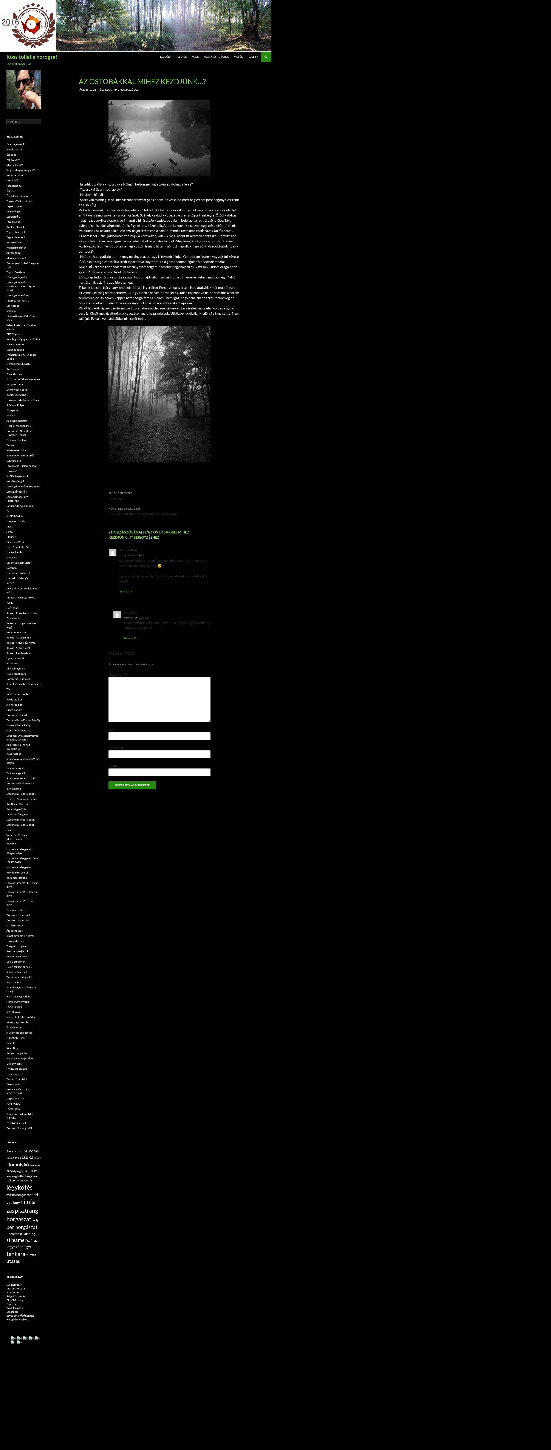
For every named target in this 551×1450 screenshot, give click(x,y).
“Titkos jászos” (14, 1074)
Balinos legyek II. (15, 773)
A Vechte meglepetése (19, 1032)
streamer (16, 1240)
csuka (27, 1157)
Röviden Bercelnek (17, 872)
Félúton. (11, 830)
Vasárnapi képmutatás (19, 562)
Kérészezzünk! (15, 175)
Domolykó (17, 1164)
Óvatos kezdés (15, 552)
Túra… (10, 689)
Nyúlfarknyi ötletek (17, 476)
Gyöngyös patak (21, 1171)
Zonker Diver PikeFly (18, 725)
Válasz (127, 591)
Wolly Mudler (14, 699)
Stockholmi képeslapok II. (20, 819)
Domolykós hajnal (16, 715)
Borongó (11, 567)
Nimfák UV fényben (17, 1001)
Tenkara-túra (13, 1084)
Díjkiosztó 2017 (15, 542)
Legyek (182, 56)
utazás (13, 1261)
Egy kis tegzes (14, 149)
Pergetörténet (14, 384)
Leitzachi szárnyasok (18, 573)
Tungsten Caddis (16, 521)
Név (111, 730)
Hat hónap (12, 607)
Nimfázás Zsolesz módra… (21, 1017)
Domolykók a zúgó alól (19, 1128)
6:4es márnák (14, 788)
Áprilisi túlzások (15, 227)
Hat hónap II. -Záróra (17, 547)
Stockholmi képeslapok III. (21, 793)
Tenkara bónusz (15, 941)
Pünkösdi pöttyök (16, 910)
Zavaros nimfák (15, 344)
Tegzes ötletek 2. (16, 232)
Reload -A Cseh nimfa (18, 637)
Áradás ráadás (14, 930)
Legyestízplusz (14, 206)
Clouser (11, 536)
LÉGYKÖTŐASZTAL (22, 1180)
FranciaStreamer (16, 247)
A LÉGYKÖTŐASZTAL (18, 730)
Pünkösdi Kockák (16, 440)
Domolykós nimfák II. (18, 915)
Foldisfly (11, 1304)
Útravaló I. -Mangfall (17, 578)
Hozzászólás (118, 674)
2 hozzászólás (128, 89)
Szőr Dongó (13, 1012)
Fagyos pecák (14, 1006)
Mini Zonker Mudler (17, 694)
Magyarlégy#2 (14, 165)
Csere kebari (13, 618)
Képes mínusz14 (16, 632)
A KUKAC (11, 557)
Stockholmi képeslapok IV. (21, 778)
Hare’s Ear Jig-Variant (18, 996)
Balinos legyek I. (15, 768)
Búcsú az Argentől (16, 1053)
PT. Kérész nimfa (16, 673)
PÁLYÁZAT (12, 663)
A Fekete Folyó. (15, 405)
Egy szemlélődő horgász (20, 1315)
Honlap (113, 766)
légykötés (19, 1187)
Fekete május (14, 242)
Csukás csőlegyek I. (17, 814)
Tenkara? (11, 471)
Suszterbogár (14, 1284)
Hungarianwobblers (17, 1319)
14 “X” (10, 583)
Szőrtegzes (12, 305)
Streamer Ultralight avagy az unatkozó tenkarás (143, 511)
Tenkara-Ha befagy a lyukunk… (23, 400)
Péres (9, 511)
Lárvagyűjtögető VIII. (18, 295)
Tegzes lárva (13, 1108)
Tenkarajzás (13, 221)
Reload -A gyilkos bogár (19, 653)
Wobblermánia (14, 1307)
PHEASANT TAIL (15, 1037)
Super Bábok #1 (15, 349)
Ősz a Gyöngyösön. (17, 196)
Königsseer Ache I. (17, 394)
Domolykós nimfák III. (18, 678)
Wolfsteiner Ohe (16, 450)
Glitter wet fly (14, 1063)
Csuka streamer (15, 961)
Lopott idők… (13, 216)
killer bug (24, 1176)
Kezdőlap (166, 56)
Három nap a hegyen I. (19, 867)
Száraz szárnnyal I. (16, 972)
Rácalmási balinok (16, 877)
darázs (37, 1157)
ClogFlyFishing (14, 1300)
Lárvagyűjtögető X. (17, 277)
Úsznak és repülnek (216, 56)
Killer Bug (12, 1048)
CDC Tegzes (13, 334)
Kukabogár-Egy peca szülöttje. (23, 339)
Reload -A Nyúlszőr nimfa (21, 642)
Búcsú (10, 445)
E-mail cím (116, 748)
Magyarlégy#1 (14, 211)
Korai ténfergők (15, 481)
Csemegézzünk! (16, 144)
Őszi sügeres (14, 1027)
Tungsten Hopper (16, 946)
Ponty (35, 1220)
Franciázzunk (14, 374)
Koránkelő (12, 180)
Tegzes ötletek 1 (15, 237)
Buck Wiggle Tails (16, 809)
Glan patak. (12, 410)
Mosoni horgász (15, 1288)
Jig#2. (9, 526)
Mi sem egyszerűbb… (18, 1022)
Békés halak (13, 1157)
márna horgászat (18, 1195)
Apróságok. (12, 369)
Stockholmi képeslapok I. (20, 824)
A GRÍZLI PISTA (14, 925)
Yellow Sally (13, 159)
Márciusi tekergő (16, 258)
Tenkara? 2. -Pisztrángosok (21, 465)
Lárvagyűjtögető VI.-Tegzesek (23, 486)
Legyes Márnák (15, 1098)
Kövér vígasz (120, 496)
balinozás (31, 1151)
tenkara (15, 1254)
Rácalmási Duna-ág (20, 1234)
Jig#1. (9, 531)
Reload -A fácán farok (18, 647)
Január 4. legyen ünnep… (20, 505)
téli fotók (31, 1255)
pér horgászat (21, 1227)
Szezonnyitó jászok (17, 951)
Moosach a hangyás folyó (20, 597)
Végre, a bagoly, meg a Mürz (22, 170)
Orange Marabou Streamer (21, 799)
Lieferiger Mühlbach (18, 363)
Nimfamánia (13, 982)
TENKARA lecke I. (16, 1123)
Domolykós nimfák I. (18, 920)
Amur (9, 1151)
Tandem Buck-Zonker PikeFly (23, 720)
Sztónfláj (11, 310)
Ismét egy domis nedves (20, 935)
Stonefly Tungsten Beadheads (23, 684)
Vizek (195, 56)
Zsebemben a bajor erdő (20, 455)
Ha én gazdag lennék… (19, 966)
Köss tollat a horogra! (31, 57)
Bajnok (10, 1043)
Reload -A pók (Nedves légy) (22, 613)
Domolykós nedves (17, 389)
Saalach (10, 415)
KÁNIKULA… (13, 1103)
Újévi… (10, 190)
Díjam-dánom (14, 709)
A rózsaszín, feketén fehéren (23, 379)
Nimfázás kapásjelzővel (19, 1058)
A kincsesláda (14, 704)
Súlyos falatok (14, 460)
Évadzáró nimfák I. (16, 1079)
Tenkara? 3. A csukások (19, 201)
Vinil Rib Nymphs (16, 668)
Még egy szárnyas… (17, 300)
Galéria (253, 56)
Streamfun (12, 1292)
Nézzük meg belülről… (19, 425)
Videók (238, 56)
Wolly (9, 602)
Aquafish (18, 1151)
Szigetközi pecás (15, 1296)
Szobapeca (12, 1311)
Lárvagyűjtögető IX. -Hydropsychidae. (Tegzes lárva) (21, 286)
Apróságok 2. (13, 252)
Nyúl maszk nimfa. (17, 1068)
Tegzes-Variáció (15, 272)
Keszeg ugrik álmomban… (21, 783)
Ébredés (11, 154)
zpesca (106, 89)
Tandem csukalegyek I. (19, 977)
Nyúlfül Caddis (14, 516)
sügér (26, 1246)
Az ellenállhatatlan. (17, 420)
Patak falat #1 (14, 185)
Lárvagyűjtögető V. (17, 491)
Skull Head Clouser (17, 804)
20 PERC (11, 844)
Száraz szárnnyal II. (17, 956)
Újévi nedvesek (15, 658)
